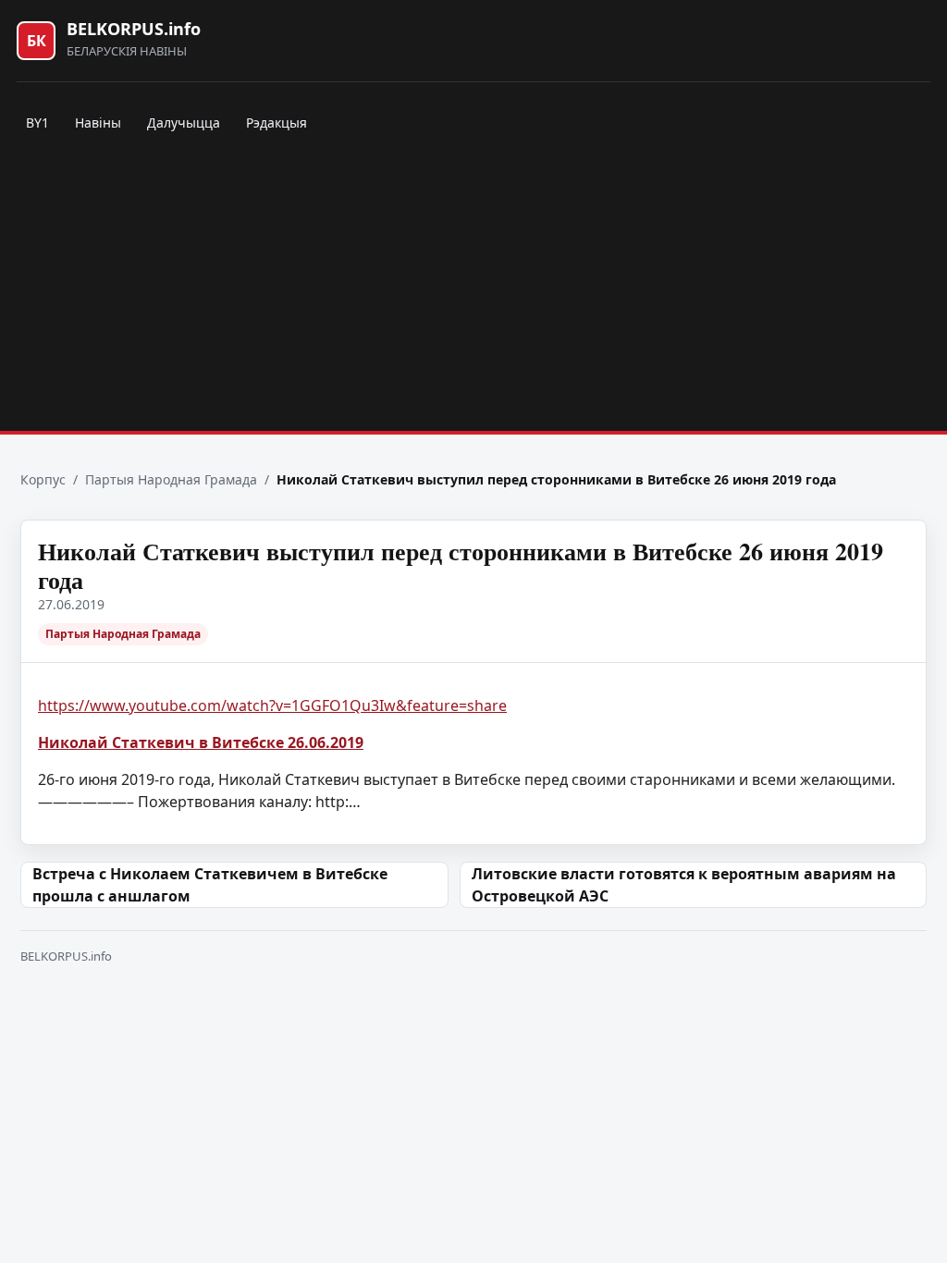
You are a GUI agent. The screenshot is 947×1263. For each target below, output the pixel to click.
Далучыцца (183, 122)
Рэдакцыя (276, 122)
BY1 (37, 122)
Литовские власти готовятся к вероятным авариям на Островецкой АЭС (684, 885)
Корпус (43, 479)
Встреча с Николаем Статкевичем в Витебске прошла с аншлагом (209, 885)
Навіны (98, 122)
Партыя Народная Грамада (171, 479)
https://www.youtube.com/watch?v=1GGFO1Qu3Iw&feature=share (272, 705)
